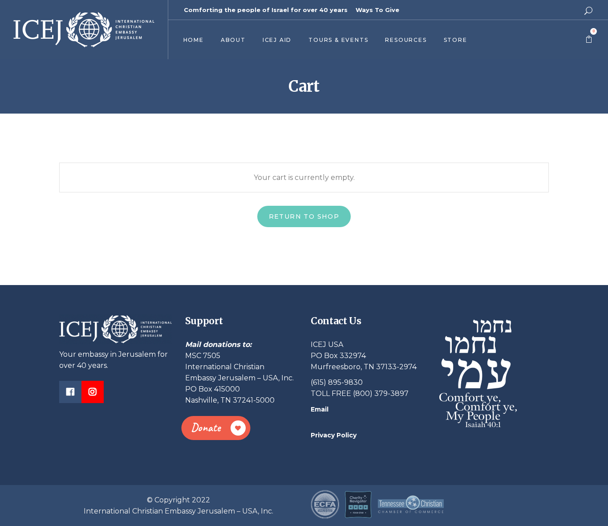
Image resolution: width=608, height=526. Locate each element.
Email (319, 409)
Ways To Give (377, 9)
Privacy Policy (334, 435)
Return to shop (304, 216)
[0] (588, 39)
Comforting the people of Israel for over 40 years (266, 9)
